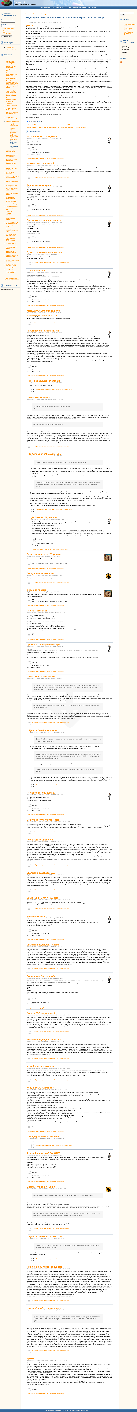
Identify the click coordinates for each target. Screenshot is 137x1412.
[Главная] (6, 5)
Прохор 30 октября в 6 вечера (43, 644)
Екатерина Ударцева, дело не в (44, 1039)
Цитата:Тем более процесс (44, 730)
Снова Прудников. (11, 243)
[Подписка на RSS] (121, 62)
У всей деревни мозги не (40, 1066)
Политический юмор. (11, 204)
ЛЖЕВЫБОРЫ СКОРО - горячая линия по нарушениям (12, 178)
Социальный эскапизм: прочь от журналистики (11, 271)
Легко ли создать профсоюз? (10, 173)
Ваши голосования (11, 49)
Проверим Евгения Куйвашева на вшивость (14, 125)
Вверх (69, 124)
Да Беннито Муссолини (44, 517)
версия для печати (32, 127)
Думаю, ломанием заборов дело (45, 252)
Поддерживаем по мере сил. (45, 1136)
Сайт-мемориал (45, 7)
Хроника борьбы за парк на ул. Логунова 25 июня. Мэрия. (11, 266)
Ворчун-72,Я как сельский (41, 1013)
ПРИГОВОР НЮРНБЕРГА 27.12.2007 (9, 213)
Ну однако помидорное (40, 839)
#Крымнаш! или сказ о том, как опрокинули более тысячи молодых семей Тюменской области (12, 75)
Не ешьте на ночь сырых (41, 792)
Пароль (3, 24)
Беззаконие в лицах (11, 105)
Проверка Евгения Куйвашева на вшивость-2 (14, 130)
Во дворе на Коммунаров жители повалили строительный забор (14, 144)
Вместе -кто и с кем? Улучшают (44, 554)
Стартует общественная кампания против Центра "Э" (10, 61)
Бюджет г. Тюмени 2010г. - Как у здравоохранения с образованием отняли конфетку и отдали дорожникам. (12, 112)
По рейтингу (92, 7)
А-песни (126, 27)
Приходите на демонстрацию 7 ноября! (10, 218)
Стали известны (36, 270)
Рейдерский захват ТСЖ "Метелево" (11, 235)
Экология (29, 25)
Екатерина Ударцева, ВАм (41, 873)
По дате (68, 7)
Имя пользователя (7, 20)
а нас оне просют (36, 590)
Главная (28, 14)
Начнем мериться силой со (42, 163)
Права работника (128, 32)
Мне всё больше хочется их (44, 381)
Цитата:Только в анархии (41, 1187)
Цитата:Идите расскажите (41, 676)
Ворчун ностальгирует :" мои (43, 820)
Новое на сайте (10, 47)
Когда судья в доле (11, 165)
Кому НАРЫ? (13, 139)
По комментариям (79, 7)
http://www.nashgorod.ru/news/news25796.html (42, 315)
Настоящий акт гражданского (43, 136)
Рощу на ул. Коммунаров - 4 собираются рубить (14, 136)
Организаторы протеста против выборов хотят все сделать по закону (11, 199)
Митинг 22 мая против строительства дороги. (12, 182)
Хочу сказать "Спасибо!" (40, 1087)
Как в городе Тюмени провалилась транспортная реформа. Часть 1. (11, 161)
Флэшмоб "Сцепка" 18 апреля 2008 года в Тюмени (12, 257)
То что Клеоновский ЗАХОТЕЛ (43, 1153)
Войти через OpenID (8, 28)
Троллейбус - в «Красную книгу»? (11, 252)
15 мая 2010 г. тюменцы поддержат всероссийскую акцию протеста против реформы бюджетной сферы (12, 84)
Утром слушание (36, 916)
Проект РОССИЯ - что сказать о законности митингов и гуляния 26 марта (12, 224)
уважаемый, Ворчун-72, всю (42, 897)
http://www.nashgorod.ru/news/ (43, 311)
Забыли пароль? (7, 33)
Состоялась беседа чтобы (41, 976)
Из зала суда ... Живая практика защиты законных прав (12, 155)
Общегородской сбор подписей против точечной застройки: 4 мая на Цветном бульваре (12, 188)
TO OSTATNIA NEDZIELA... (9, 102)
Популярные (58, 7)
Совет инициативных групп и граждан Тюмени (11, 247)
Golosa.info (20, 2)
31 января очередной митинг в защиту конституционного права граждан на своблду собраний (11, 92)
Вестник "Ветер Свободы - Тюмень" (11, 118)
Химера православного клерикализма (12, 261)
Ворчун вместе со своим (40, 573)
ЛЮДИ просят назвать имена (43, 330)
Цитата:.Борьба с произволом (44, 1308)
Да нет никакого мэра (39, 185)
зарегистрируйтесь (52, 127)
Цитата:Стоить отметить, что (45, 1236)
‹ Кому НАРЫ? (31, 124)
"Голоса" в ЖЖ (128, 28)
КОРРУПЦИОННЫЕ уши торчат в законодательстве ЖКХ (11, 68)
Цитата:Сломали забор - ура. (45, 454)
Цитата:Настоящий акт (39, 397)
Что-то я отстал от (37, 610)
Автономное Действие (127, 34)
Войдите (41, 127)
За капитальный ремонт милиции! (10, 150)
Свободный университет (127, 30)
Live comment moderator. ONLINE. (11, 98)
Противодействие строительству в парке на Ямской (12, 230)
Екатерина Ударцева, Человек (43, 944)
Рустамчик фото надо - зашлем (44, 220)
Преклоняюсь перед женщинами (45, 1267)
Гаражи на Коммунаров (12, 121)
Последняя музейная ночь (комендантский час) (12, 208)
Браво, (30, 1358)
